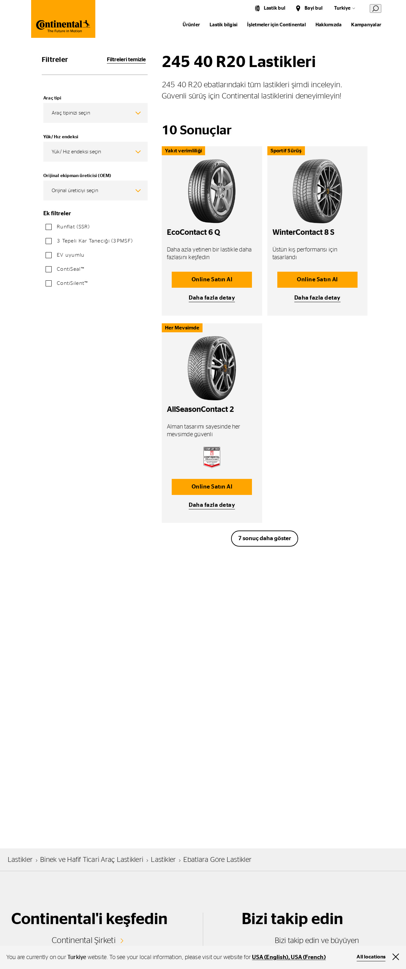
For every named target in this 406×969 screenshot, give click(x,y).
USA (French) (308, 957)
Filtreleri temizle (126, 59)
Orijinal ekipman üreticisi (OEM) (77, 176)
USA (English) (270, 957)
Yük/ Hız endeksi (60, 137)
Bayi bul (314, 8)
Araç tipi (52, 98)
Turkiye (342, 8)
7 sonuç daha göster (264, 538)
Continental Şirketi (84, 940)
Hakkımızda (328, 24)
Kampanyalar (366, 24)
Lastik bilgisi (224, 24)
